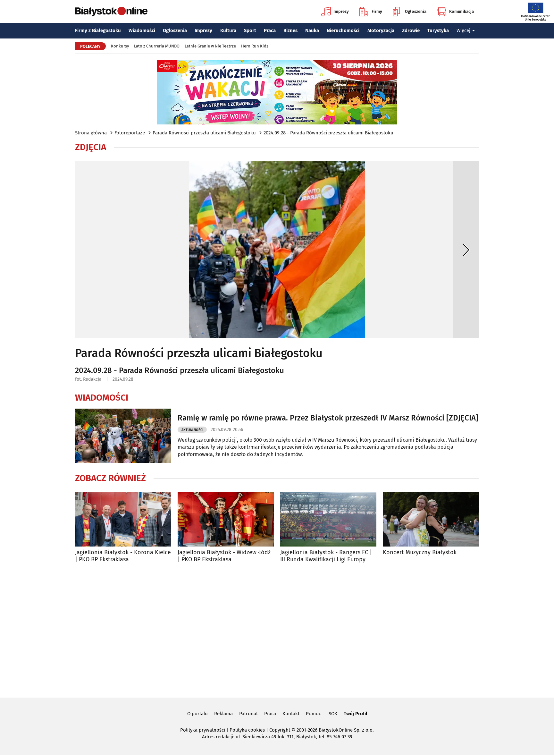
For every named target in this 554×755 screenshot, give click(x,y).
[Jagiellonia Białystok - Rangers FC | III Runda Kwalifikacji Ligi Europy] (328, 519)
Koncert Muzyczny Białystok (420, 552)
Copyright (279, 730)
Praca (270, 30)
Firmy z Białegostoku (98, 30)
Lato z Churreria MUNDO (157, 46)
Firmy (377, 11)
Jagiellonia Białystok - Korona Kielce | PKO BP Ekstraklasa (123, 556)
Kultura (228, 30)
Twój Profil (355, 714)
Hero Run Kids (254, 46)
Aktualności (192, 430)
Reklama (223, 714)
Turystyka (438, 30)
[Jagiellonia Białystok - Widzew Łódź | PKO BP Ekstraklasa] (226, 519)
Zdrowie (411, 30)
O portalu (197, 714)
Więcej (463, 30)
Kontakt (290, 714)
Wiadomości (142, 30)
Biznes (290, 30)
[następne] (466, 249)
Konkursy (120, 46)
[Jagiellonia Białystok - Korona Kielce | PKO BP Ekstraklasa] (123, 519)
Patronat (248, 714)
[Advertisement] (277, 634)
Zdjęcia (90, 147)
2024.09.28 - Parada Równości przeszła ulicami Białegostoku (328, 133)
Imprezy (341, 11)
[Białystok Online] (111, 11)
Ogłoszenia (415, 11)
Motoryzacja (380, 30)
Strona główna (91, 133)
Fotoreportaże (129, 133)
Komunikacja (461, 11)
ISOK (332, 714)
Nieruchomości (343, 30)
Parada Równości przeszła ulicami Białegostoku (204, 133)
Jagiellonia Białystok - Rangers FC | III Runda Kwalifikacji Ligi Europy (326, 556)
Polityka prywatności (202, 730)
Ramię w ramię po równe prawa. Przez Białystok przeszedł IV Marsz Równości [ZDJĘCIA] (328, 417)
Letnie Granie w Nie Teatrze (210, 46)
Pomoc (313, 714)
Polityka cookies (247, 730)
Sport (250, 30)
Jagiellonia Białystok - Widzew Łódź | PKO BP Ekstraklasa (224, 556)
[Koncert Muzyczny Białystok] (431, 519)
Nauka (312, 30)
